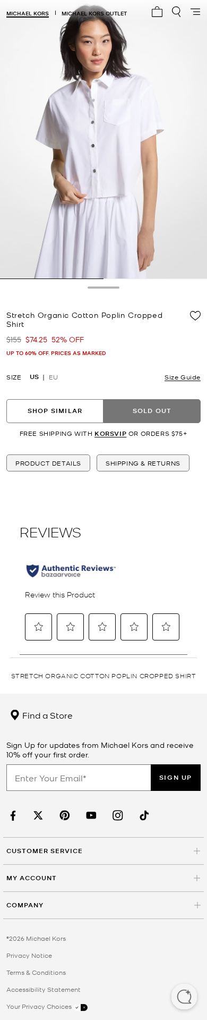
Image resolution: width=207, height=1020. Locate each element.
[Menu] (195, 11)
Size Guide (183, 377)
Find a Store (46, 715)
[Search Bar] (176, 11)
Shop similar (55, 410)
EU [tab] (53, 377)
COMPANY (25, 904)
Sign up (175, 777)
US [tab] (34, 377)
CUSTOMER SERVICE (44, 850)
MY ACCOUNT (31, 877)
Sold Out (152, 410)
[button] (184, 998)
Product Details (48, 463)
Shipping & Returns (143, 463)
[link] (11, 815)
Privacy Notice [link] (29, 955)
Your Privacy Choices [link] (39, 1006)
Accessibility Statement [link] (43, 989)
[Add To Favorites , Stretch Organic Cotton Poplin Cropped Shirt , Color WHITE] (195, 315)
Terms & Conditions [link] (36, 972)
